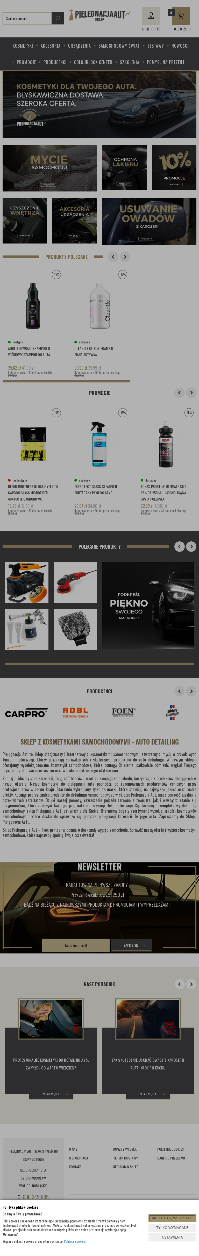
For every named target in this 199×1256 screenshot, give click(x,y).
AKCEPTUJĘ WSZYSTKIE (172, 1218)
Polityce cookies (74, 1241)
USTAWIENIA (172, 1237)
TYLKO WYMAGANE (172, 1228)
